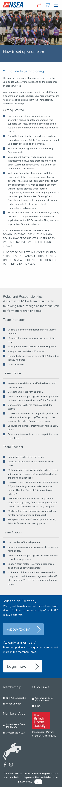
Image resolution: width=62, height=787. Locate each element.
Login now (17, 666)
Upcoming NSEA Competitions (44, 699)
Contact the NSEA (15, 732)
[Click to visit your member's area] (39, 5)
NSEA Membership (16, 698)
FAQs (38, 706)
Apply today (18, 629)
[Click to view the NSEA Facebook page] (5, 765)
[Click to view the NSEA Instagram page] (11, 765)
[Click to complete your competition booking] (47, 5)
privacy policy (25, 781)
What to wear (13, 703)
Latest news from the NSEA (15, 726)
